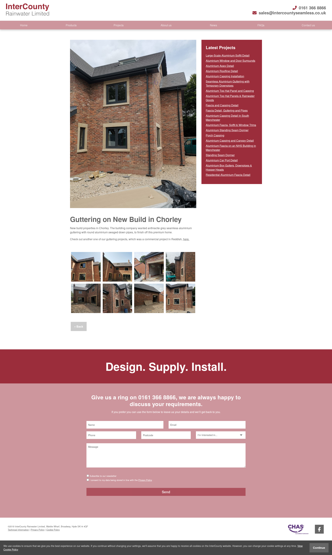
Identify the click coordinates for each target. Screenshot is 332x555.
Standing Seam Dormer (220, 155)
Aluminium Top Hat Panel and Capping (230, 91)
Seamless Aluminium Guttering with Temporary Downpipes (228, 83)
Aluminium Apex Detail (220, 66)
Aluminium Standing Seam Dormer (227, 130)
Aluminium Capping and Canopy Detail (230, 141)
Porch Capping (215, 135)
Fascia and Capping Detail (222, 105)
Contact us (308, 25)
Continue (319, 548)
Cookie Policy (53, 529)
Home (23, 25)
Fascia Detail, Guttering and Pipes (227, 110)
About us (166, 25)
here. (186, 239)
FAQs (260, 25)
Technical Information (18, 529)
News (213, 25)
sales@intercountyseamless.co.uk (292, 13)
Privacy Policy (145, 480)
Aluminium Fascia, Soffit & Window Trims (231, 125)
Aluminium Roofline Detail (222, 71)
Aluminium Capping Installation (225, 76)
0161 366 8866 (312, 8)
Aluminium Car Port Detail (222, 160)
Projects (119, 25)
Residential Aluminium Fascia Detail (228, 175)
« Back (78, 326)
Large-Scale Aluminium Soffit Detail (228, 55)
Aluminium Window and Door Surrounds (230, 61)
